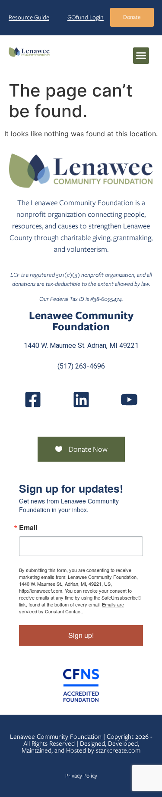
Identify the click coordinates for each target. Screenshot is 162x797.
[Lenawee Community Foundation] (29, 51)
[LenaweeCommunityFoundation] (32, 399)
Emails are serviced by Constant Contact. (71, 608)
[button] (141, 55)
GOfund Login (85, 17)
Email (28, 527)
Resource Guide (29, 17)
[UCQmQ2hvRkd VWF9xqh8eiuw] (129, 399)
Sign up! (81, 635)
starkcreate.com (118, 750)
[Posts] (81, 399)
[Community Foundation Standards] (81, 685)
